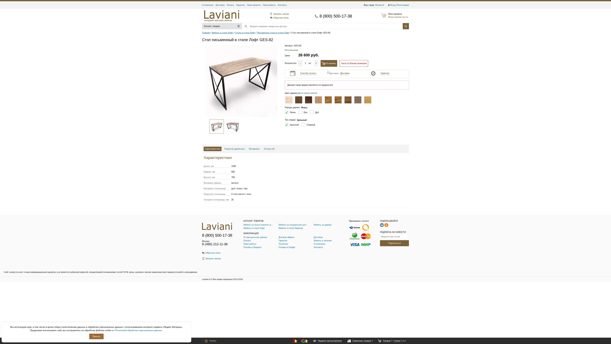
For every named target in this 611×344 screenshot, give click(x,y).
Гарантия (385, 73)
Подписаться (394, 243)
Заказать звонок (281, 14)
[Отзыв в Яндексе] (294, 341)
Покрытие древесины (234, 149)
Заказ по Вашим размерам (354, 63)
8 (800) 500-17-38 (336, 16)
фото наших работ (307, 93)
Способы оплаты (308, 73)
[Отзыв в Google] (305, 341)
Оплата (230, 5)
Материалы (254, 149)
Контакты (282, 5)
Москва (378, 5)
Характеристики (212, 149)
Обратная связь (281, 18)
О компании (207, 5)
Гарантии (240, 5)
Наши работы (269, 5)
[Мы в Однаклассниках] (386, 225)
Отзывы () (269, 149)
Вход (392, 5)
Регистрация (403, 5)
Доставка (220, 5)
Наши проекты (254, 5)
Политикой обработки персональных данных (138, 330)
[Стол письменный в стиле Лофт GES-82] (241, 81)
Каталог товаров (212, 26)
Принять (96, 336)
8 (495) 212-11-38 (215, 244)
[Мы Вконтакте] (382, 225)
